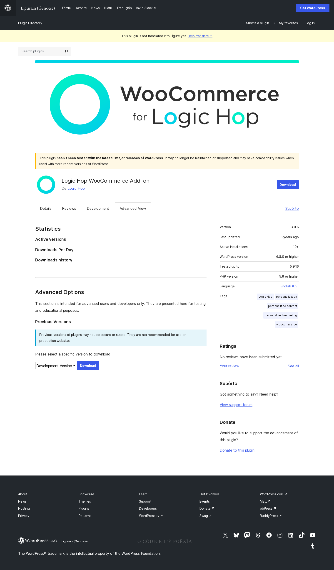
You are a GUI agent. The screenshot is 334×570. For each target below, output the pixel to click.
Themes (85, 501)
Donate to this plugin (237, 450)
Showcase (86, 494)
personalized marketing (281, 315)
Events (204, 501)
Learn (143, 494)
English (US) (290, 286)
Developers (148, 508)
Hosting (24, 508)
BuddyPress (271, 516)
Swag (205, 516)
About (22, 494)
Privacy (23, 516)
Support (145, 501)
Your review (229, 366)
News (22, 501)
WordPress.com (273, 494)
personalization (286, 296)
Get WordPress (312, 8)
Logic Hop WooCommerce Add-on (106, 180)
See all (293, 366)
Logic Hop (76, 188)
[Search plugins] (66, 51)
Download (288, 185)
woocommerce (286, 324)
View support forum (236, 404)
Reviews (69, 208)
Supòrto (292, 208)
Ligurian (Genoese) (75, 541)
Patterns (85, 516)
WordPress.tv (151, 516)
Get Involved (209, 494)
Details (45, 208)
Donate (206, 508)
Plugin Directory (30, 23)
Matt (265, 501)
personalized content (282, 306)
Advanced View (133, 208)
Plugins (84, 508)
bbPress (268, 508)
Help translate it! (200, 36)
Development (98, 208)
